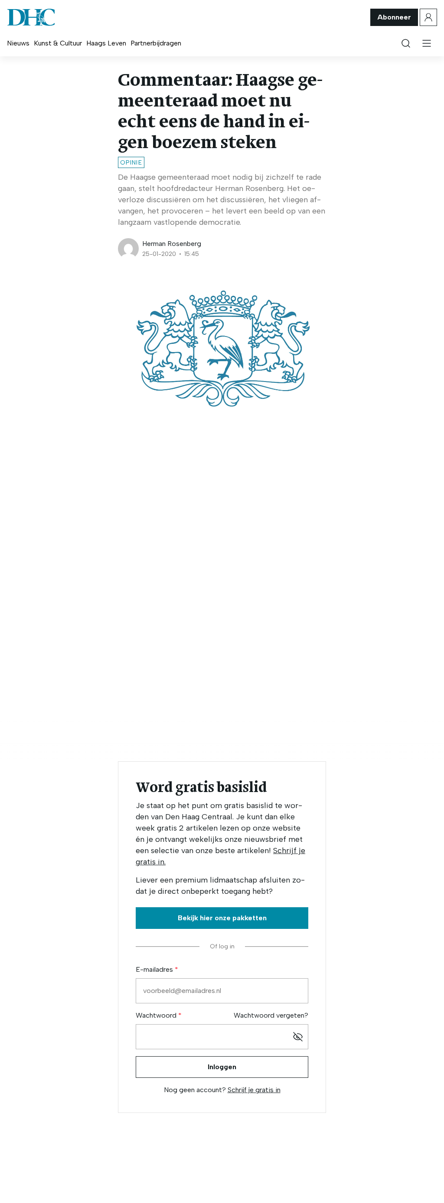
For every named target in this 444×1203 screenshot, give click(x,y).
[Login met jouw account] (428, 17)
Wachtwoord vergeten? (271, 1015)
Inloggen (222, 1067)
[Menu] (426, 43)
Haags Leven (106, 43)
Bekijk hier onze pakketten (222, 918)
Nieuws (18, 43)
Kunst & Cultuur (58, 43)
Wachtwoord (157, 1015)
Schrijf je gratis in (254, 1090)
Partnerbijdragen (156, 43)
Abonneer (394, 17)
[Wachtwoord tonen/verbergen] (298, 1037)
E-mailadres (155, 969)
